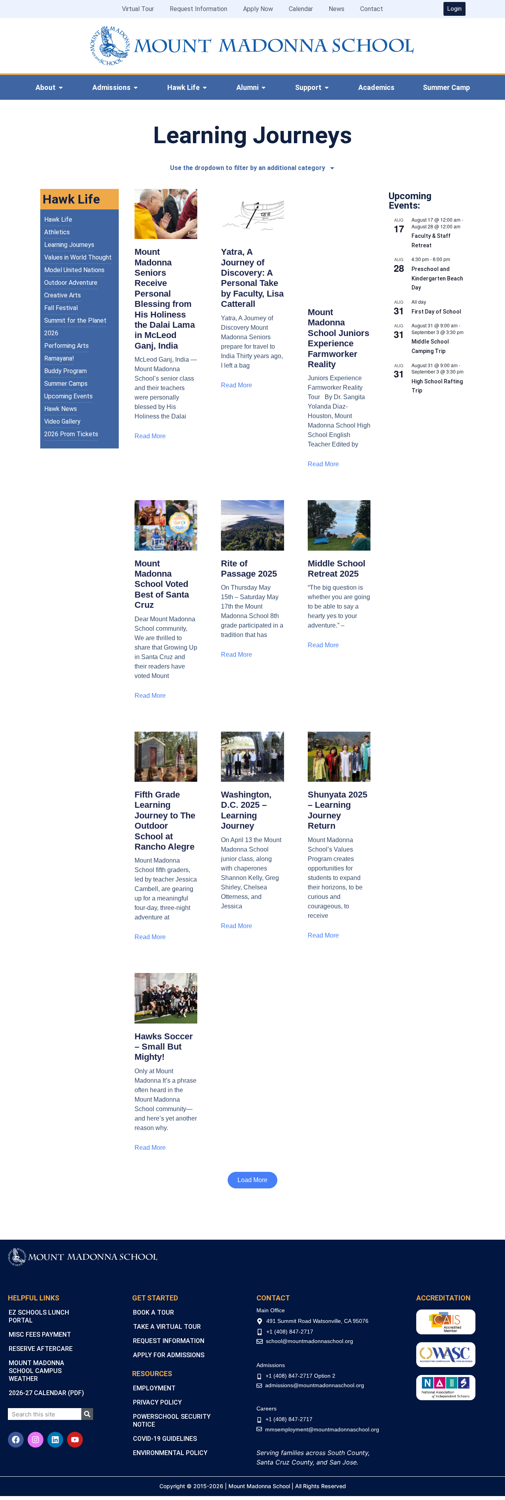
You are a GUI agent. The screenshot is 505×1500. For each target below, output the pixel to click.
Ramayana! (59, 358)
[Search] (87, 1414)
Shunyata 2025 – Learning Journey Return (337, 810)
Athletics (57, 232)
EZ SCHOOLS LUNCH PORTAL (39, 1316)
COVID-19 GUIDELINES (165, 1438)
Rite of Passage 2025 (249, 569)
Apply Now (258, 9)
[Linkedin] (55, 1440)
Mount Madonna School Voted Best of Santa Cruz (162, 584)
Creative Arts (62, 295)
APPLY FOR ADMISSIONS (168, 1355)
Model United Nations (74, 270)
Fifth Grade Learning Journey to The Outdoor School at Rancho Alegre (165, 821)
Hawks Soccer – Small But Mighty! (164, 1046)
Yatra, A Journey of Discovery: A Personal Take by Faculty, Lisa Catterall (252, 278)
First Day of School (436, 311)
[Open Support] (327, 87)
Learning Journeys (69, 244)
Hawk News (60, 409)
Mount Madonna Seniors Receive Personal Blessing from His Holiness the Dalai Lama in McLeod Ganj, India (165, 299)
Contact (371, 9)
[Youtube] (75, 1440)
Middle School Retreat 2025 (336, 569)
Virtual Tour (138, 9)
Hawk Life (58, 219)
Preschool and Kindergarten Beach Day (437, 278)
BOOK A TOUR (153, 1312)
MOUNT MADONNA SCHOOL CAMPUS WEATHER (36, 1370)
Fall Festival (61, 308)
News (336, 9)
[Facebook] (16, 1440)
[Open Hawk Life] (205, 87)
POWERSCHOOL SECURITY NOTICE (172, 1420)
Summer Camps (66, 383)
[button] (252, 1180)
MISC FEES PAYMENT (40, 1334)
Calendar (301, 9)
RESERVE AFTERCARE (41, 1348)
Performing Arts (66, 345)
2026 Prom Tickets (71, 434)
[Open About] (61, 87)
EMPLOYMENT (154, 1388)
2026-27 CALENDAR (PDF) (46, 1393)
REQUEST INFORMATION (168, 1341)
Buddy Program (65, 371)
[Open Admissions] (136, 87)
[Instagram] (35, 1440)
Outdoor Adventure (70, 282)
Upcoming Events (68, 396)
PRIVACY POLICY (157, 1402)
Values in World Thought (78, 257)
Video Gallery (62, 421)
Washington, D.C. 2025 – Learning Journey (246, 810)
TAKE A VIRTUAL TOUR (167, 1326)
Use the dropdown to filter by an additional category (247, 168)
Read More (150, 436)
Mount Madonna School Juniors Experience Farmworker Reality (338, 338)
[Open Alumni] (263, 87)
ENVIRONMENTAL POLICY (170, 1453)
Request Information (198, 9)
